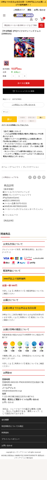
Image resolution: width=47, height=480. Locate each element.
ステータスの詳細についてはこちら (15, 125)
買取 (29, 10)
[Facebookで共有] (30, 177)
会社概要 (5, 420)
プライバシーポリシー (11, 439)
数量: (5, 76)
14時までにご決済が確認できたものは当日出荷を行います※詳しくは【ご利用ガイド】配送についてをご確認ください (23, 317)
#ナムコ (5, 112)
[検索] (41, 25)
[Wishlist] (36, 19)
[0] (42, 19)
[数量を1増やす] (25, 76)
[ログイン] (31, 19)
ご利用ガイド (19, 10)
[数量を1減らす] (13, 76)
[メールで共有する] (43, 177)
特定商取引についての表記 (12, 426)
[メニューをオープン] (4, 15)
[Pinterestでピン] (34, 177)
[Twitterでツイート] (39, 177)
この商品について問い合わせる (23, 105)
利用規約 (5, 433)
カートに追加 (23, 83)
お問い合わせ (39, 10)
